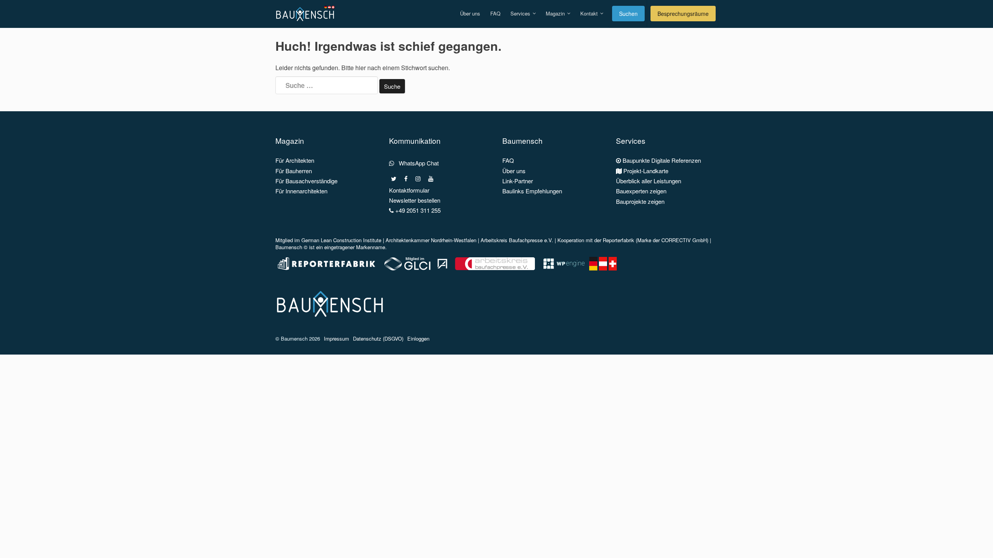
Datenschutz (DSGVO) (378, 338)
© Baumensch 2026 (297, 338)
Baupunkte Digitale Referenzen (661, 160)
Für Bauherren (293, 171)
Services (521, 13)
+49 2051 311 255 (417, 210)
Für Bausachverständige (306, 181)
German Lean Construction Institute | (343, 240)
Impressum (336, 338)
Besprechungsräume (683, 13)
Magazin (556, 13)
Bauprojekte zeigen (640, 201)
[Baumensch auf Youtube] (430, 179)
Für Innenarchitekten (301, 191)
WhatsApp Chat (416, 163)
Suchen (628, 13)
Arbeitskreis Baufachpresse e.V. (517, 240)
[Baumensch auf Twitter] (393, 179)
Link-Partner (517, 181)
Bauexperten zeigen (641, 191)
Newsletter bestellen (414, 200)
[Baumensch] (307, 9)
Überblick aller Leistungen (648, 181)
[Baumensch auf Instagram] (417, 179)
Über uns (470, 13)
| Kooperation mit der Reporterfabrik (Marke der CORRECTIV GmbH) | (632, 240)
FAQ (495, 13)
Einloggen (418, 338)
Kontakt (589, 13)
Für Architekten (294, 160)
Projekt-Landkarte (645, 171)
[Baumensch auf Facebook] (406, 179)
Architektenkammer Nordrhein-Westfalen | (433, 240)
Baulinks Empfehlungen (532, 191)
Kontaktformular (409, 190)
